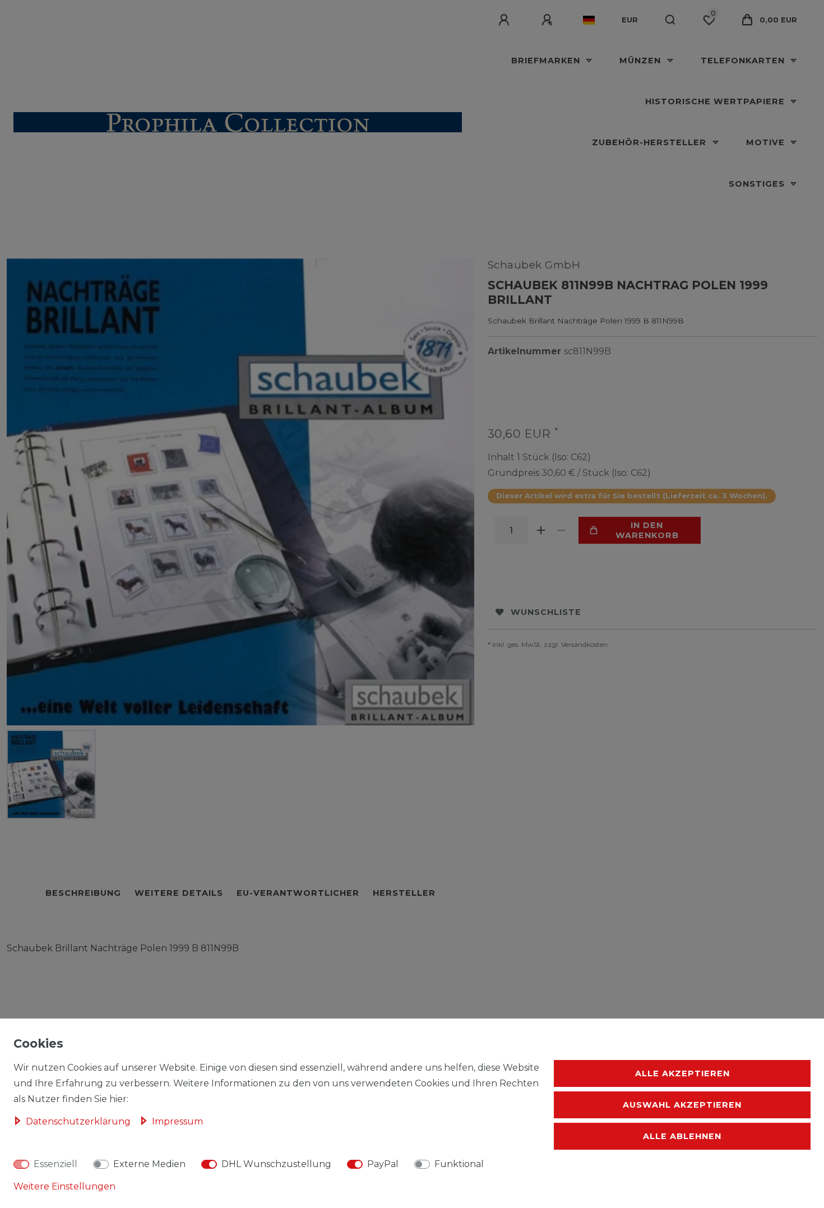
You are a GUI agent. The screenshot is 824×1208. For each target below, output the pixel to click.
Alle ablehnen (682, 1136)
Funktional (459, 1164)
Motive (767, 142)
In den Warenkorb (647, 530)
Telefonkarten (744, 60)
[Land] (589, 20)
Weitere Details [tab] (179, 893)
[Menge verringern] (562, 530)
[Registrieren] (549, 20)
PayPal (383, 1164)
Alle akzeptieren (682, 1073)
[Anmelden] (505, 20)
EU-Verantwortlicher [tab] (298, 893)
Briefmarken (547, 60)
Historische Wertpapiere (716, 101)
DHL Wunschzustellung (276, 1164)
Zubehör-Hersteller (650, 142)
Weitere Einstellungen (64, 1186)
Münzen (641, 60)
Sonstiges (758, 184)
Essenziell (55, 1164)
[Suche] (670, 20)
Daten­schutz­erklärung (79, 1121)
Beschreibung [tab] (83, 893)
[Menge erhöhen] (541, 530)
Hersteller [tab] (404, 893)
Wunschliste (546, 612)
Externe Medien (149, 1164)
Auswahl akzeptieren (682, 1105)
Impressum (177, 1121)
